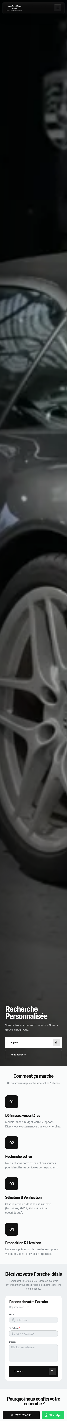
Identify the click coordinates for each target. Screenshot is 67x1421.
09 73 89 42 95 (23, 1415)
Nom (11, 1314)
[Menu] (57, 7)
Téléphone (14, 1328)
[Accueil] (14, 8)
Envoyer (18, 1371)
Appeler (14, 1042)
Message (13, 1341)
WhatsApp (55, 1415)
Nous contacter (18, 1054)
